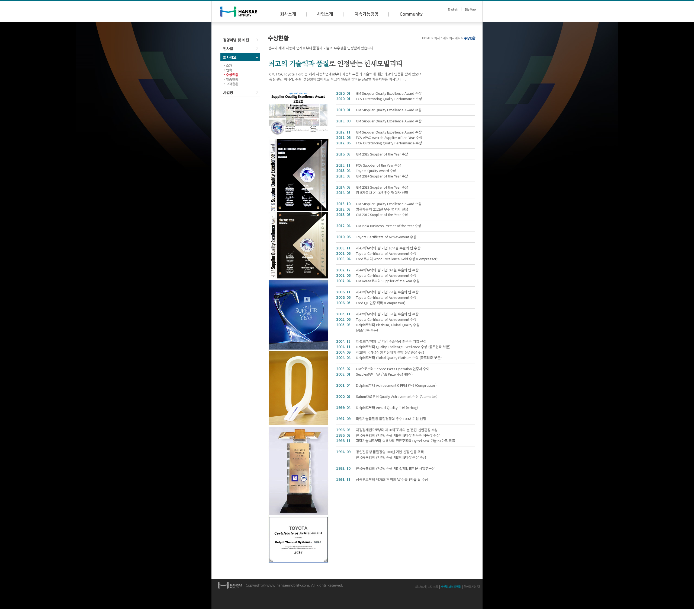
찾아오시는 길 (472, 586)
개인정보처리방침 (451, 586)
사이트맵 (433, 586)
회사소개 (420, 586)
